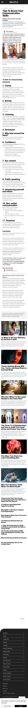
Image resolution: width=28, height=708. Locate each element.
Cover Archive (6, 599)
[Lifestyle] (23, 565)
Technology (6, 575)
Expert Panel (6, 587)
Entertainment (6, 581)
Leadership (6, 559)
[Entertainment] (23, 581)
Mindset (5, 562)
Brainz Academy (7, 593)
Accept (20, 706)
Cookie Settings (7, 706)
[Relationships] (23, 572)
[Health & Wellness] (23, 569)
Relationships (6, 572)
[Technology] (23, 575)
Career (4, 556)
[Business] (23, 553)
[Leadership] (23, 559)
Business (5, 553)
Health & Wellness (7, 569)
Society (5, 578)
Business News (6, 584)
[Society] (23, 578)
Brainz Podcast (7, 596)
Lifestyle (5, 566)
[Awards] (23, 590)
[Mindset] (23, 562)
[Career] (23, 556)
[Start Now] (14, 343)
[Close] (26, 700)
